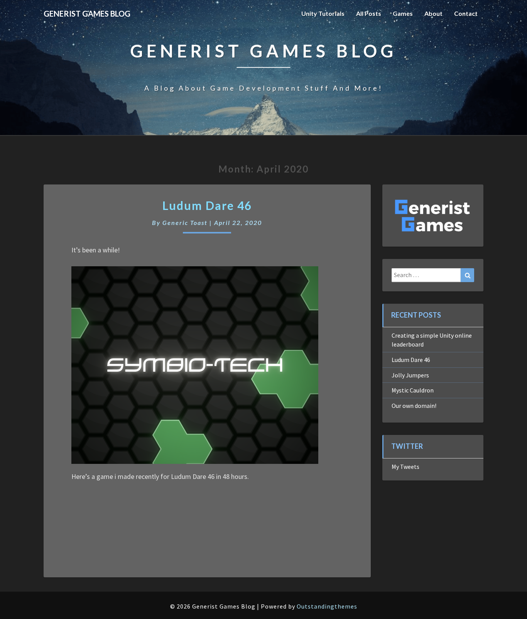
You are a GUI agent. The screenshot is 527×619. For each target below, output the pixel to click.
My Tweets (405, 466)
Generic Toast (185, 222)
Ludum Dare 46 (207, 205)
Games (403, 13)
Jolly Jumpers (410, 375)
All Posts (368, 13)
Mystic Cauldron (413, 390)
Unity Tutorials (323, 13)
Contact (466, 13)
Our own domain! (414, 405)
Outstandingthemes (327, 606)
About (433, 13)
